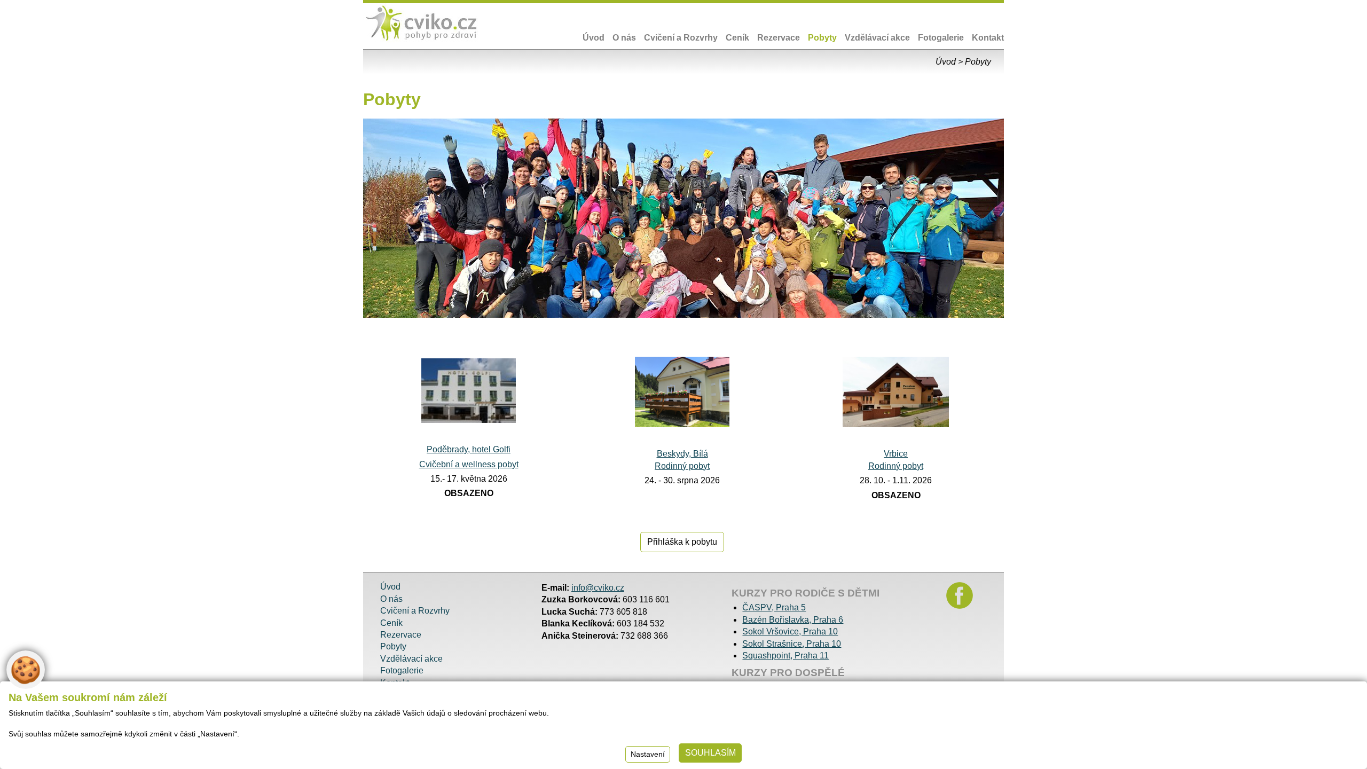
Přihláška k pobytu (682, 541)
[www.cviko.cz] (422, 23)
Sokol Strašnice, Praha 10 (791, 643)
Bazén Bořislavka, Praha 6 (792, 619)
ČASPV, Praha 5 (774, 607)
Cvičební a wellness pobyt (468, 464)
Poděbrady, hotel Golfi (468, 449)
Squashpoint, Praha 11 (785, 655)
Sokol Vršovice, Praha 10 (790, 631)
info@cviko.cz (597, 587)
